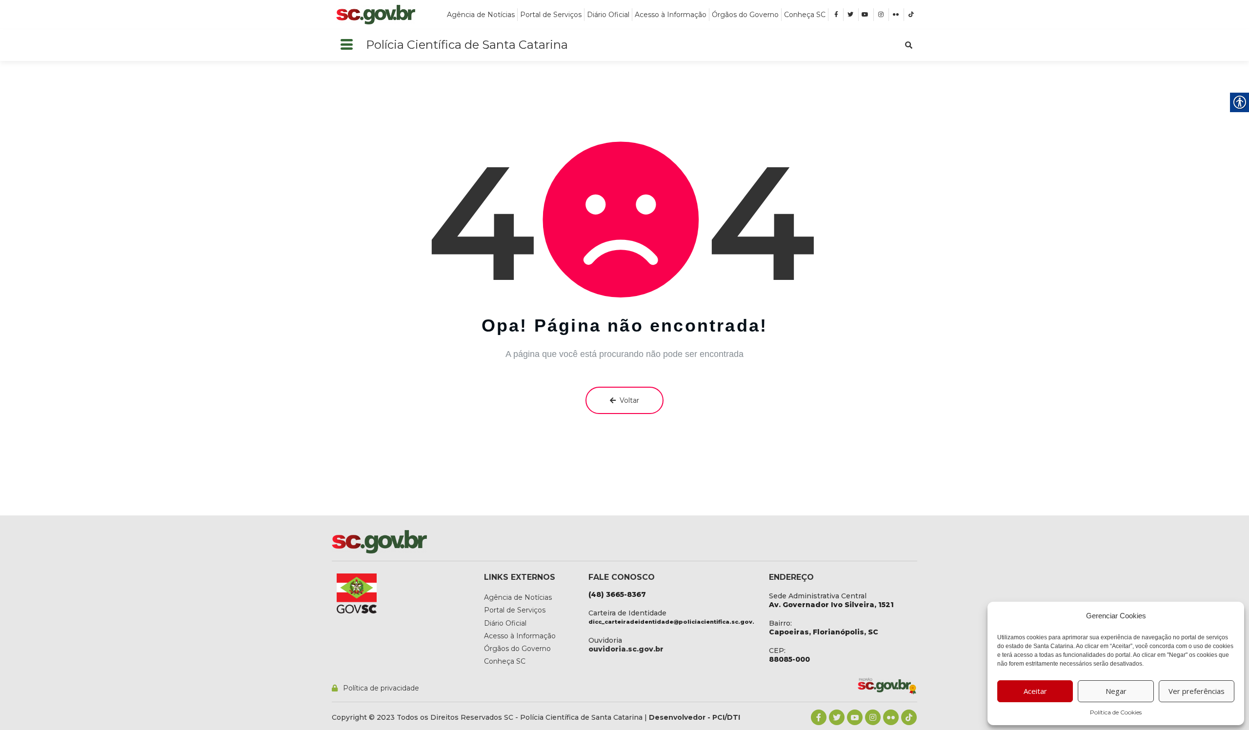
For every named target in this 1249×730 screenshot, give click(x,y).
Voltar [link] (629, 400)
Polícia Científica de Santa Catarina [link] (467, 45)
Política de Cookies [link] (1116, 712)
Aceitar (1035, 691)
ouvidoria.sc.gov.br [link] (626, 649)
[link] (376, 14)
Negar (1116, 691)
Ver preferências (1196, 691)
